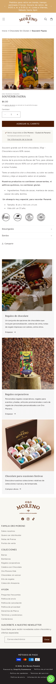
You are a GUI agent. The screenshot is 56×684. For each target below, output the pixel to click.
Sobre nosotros (8, 531)
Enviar (47, 640)
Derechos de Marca (10, 611)
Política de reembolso (19, 673)
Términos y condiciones (11, 615)
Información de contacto (37, 677)
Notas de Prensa (8, 539)
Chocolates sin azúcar (11, 575)
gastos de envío (10, 105)
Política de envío (8, 599)
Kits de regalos (7, 579)
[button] (4, 19)
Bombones (6, 559)
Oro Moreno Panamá (31, 666)
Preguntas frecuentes (11, 595)
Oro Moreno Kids (8, 571)
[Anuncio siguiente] (51, 6)
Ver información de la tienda (19, 139)
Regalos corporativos (10, 563)
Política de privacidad (10, 607)
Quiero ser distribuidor (11, 535)
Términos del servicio (39, 673)
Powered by (17, 669)
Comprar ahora (11, 489)
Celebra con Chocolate (11, 567)
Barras (4, 555)
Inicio (4, 31)
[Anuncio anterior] (5, 6)
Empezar (9, 332)
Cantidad (5, 109)
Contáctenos (7, 619)
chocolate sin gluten (20, 31)
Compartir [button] (9, 244)
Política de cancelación (11, 603)
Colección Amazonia (10, 583)
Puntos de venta (8, 543)
